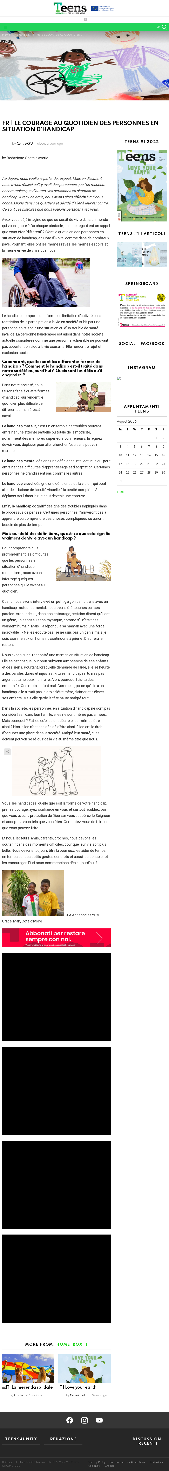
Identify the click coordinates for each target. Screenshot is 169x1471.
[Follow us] (158, 27)
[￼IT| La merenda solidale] (28, 1368)
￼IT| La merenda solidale (27, 1388)
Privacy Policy (97, 1462)
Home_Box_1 (72, 1344)
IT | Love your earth (77, 1388)
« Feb (120, 491)
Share (7, 751)
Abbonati (94, 1466)
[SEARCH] (164, 27)
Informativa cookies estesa (127, 1462)
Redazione (157, 1462)
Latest (85, 20)
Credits (109, 1466)
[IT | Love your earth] (84, 1368)
